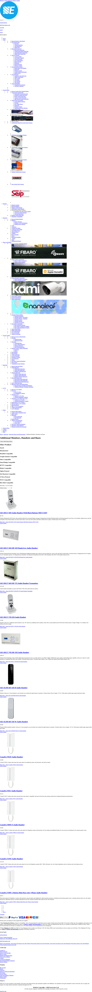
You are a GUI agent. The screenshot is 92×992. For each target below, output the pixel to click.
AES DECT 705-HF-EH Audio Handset (14, 652)
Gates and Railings (16, 83)
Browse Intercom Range (17, 366)
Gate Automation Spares (17, 66)
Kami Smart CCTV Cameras (18, 402)
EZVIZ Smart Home (16, 297)
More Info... (19, 522)
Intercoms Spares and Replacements (20, 384)
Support (4, 430)
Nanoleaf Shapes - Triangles (20, 318)
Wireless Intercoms (18, 345)
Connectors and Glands (17, 229)
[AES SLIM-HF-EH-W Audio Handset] (11, 718)
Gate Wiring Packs (16, 230)
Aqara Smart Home (16, 329)
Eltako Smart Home (16, 330)
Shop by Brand (15, 121)
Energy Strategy (3, 962)
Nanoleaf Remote (18, 321)
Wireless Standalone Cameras (21, 397)
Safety (4, 410)
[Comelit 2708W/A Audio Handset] (11, 821)
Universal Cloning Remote (20, 212)
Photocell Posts (17, 61)
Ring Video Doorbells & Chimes (21, 327)
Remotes (5, 203)
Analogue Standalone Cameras (21, 401)
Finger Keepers (15, 419)
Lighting (13, 233)
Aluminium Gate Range (19, 85)
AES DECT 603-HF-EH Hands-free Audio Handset (19, 548)
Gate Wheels (17, 81)
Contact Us (2, 950)
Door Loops (14, 362)
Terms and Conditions (5, 956)
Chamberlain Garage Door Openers (20, 147)
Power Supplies (15, 234)
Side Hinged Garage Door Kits (21, 99)
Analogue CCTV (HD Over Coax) (19, 398)
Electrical (5, 218)
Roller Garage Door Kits (20, 96)
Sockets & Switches (16, 237)
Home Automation (7, 242)
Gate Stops (16, 79)
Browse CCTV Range (17, 389)
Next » (4, 912)
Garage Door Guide (16, 109)
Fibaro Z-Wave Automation (18, 259)
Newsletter (2, 972)
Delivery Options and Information (32, 924)
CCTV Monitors (15, 408)
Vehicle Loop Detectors (17, 420)
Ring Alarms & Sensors (19, 325)
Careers (1, 958)
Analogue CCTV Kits (19, 399)
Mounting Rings (15, 405)
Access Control (17, 56)
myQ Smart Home (18, 60)
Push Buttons (15, 352)
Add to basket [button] (3, 523)
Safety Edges (14, 414)
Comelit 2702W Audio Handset (11, 757)
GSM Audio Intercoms (19, 369)
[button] (3, 34)
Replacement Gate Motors (20, 68)
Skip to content (16, 0)
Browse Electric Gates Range (18, 41)
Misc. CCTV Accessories (17, 406)
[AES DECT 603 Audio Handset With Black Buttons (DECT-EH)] (11, 509)
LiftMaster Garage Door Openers (19, 135)
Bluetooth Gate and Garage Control (22, 211)
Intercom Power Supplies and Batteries (23, 385)
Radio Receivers (18, 64)
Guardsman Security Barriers (21, 108)
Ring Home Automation (17, 323)
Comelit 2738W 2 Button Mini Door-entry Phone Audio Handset (23, 893)
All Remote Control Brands (18, 208)
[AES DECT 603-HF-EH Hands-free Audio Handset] (11, 545)
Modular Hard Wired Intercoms (21, 381)
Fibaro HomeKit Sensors (20, 280)
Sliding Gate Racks (18, 77)
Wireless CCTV (15, 394)
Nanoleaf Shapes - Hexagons (21, 317)
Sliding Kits (17, 47)
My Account (3, 967)
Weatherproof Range (16, 241)
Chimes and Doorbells (17, 407)
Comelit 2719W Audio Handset (11, 859)
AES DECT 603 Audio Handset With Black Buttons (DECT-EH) (23, 513)
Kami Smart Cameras (16, 296)
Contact (4, 429)
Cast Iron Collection (19, 86)
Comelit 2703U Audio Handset (11, 791)
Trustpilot (2, 914)
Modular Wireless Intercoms (20, 376)
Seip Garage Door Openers (18, 184)
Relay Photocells (18, 416)
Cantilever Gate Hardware (20, 76)
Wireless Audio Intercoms (20, 374)
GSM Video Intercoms (19, 370)
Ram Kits (16, 43)
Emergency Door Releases (18, 425)
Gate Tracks (17, 82)
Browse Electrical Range (17, 219)
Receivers (16, 349)
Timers (13, 238)
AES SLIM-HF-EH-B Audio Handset (13, 688)
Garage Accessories (16, 334)
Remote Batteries (15, 206)
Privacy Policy (3, 954)
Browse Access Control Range (18, 336)
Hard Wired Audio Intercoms (21, 379)
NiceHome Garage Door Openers (19, 159)
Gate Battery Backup (19, 57)
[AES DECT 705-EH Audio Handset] (11, 614)
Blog (4, 432)
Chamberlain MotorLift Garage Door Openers (22, 122)
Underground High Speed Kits (21, 51)
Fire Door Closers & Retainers (18, 361)
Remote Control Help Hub (18, 215)
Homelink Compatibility (17, 216)
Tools (13, 239)
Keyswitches (14, 353)
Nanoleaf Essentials (18, 316)
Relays (13, 236)
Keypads (16, 103)
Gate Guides (17, 78)
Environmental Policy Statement (7, 960)
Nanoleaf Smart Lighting (17, 314)
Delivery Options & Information (7, 971)
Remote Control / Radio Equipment (20, 348)
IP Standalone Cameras (19, 393)
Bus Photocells (17, 417)
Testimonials (3, 977)
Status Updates (3, 976)
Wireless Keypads (18, 340)
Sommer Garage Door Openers (19, 172)
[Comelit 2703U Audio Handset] (11, 787)
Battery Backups (18, 221)
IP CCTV (14, 390)
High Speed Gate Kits (16, 48)
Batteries (13, 220)
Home (4, 38)
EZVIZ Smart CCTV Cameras (19, 403)
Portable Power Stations (19, 224)
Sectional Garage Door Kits (20, 95)
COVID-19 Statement (5, 959)
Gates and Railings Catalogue (6, 975)
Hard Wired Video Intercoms (20, 380)
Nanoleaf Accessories (19, 322)
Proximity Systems (16, 357)
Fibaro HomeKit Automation (18, 278)
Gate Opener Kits (15, 42)
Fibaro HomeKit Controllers (20, 279)
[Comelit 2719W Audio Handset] (11, 855)
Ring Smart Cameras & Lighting (21, 326)
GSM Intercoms (18, 343)
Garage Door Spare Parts (17, 115)
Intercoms (14, 341)
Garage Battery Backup (19, 101)
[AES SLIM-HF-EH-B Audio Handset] (11, 684)
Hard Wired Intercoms (19, 347)
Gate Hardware (15, 74)
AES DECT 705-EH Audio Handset (13, 617)
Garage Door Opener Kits (17, 92)
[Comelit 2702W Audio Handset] (11, 753)
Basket (1, 968)
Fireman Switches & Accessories (19, 426)
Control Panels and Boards (20, 72)
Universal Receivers (19, 214)
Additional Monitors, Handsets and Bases (23, 387)
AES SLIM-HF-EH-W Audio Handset (14, 722)
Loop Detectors (15, 358)
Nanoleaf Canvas (18, 320)
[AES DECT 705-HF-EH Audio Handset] (11, 649)
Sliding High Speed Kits (19, 54)
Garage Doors (6, 90)
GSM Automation (16, 354)
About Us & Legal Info (5, 953)
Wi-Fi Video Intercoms (19, 344)
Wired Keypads (17, 339)
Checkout (2, 970)
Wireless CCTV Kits (19, 396)
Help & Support (3, 951)
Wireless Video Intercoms (20, 375)
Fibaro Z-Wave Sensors (19, 262)
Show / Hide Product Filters (6, 441)
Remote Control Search (17, 207)
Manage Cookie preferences (6, 0)
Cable (13, 225)
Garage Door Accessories (17, 100)
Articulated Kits (18, 46)
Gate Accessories (15, 55)
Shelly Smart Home (16, 299)
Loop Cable (17, 423)
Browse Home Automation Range (19, 243)
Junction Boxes (15, 232)
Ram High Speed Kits (19, 50)
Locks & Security (18, 59)
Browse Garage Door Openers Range (20, 91)
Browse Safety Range (16, 411)
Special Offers (6, 428)
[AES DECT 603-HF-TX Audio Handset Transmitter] (11, 580)
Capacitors (14, 227)
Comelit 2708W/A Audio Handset (12, 825)
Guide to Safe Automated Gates (19, 412)
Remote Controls (18, 65)
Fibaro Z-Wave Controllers (20, 260)
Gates (4, 39)
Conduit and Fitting (16, 228)
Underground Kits (18, 45)
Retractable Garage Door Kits (21, 94)
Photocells (16, 63)
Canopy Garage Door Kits (20, 97)
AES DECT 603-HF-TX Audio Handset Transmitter (19, 583)
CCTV (4, 388)
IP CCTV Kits (17, 392)
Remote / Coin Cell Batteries (20, 223)
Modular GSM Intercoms (20, 371)
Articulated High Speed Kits (20, 52)
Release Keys (17, 73)
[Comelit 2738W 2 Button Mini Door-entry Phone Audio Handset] (11, 889)
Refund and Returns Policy (6, 955)
